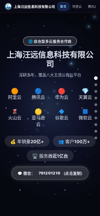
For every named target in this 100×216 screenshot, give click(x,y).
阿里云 (77, 7)
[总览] (96, 78)
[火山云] (95, 111)
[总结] (95, 138)
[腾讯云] (95, 91)
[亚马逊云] (95, 118)
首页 (63, 7)
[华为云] (95, 98)
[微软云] (95, 131)
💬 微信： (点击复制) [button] (50, 173)
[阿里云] (95, 84)
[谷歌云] (95, 124)
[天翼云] (95, 104)
